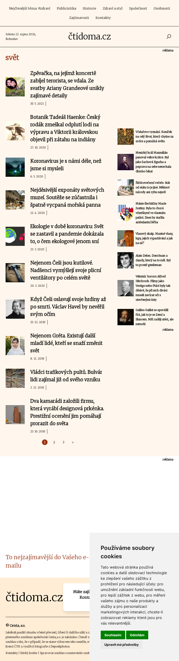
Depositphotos (60, 646)
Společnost (138, 8)
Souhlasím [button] (112, 635)
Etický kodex (28, 653)
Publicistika (66, 8)
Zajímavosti (79, 18)
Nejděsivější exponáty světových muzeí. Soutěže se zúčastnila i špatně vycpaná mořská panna (67, 197)
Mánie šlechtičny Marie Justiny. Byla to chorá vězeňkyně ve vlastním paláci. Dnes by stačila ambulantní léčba (151, 213)
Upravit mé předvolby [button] (121, 645)
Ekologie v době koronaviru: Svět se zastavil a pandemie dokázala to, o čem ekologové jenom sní (67, 233)
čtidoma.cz (89, 36)
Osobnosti (162, 8)
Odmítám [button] (137, 635)
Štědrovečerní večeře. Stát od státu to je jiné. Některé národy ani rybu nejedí (153, 187)
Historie (89, 8)
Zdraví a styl (113, 8)
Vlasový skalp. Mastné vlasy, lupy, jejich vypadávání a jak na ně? (154, 238)
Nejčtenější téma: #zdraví (29, 8)
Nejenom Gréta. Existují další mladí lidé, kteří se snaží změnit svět (66, 343)
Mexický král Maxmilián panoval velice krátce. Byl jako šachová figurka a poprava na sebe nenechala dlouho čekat (153, 162)
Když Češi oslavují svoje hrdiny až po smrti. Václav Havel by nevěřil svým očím (68, 306)
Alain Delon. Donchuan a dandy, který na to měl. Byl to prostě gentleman (153, 260)
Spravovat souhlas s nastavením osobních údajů (72, 653)
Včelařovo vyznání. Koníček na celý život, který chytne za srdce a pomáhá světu (154, 136)
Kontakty (103, 18)
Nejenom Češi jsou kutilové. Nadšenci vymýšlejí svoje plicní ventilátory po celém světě (65, 270)
